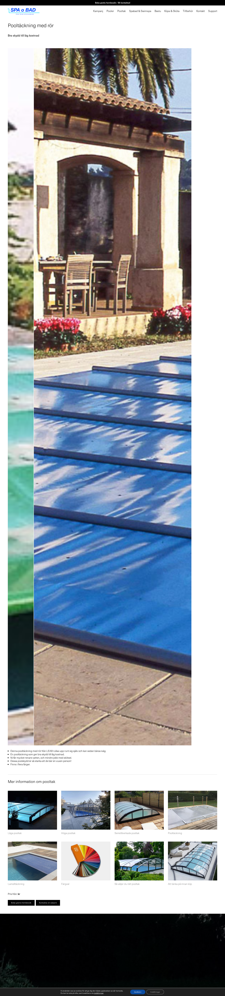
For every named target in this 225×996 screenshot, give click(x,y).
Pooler (110, 11)
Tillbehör (188, 11)
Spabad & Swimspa (140, 11)
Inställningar (155, 992)
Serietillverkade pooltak (127, 833)
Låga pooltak (15, 833)
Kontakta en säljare (48, 902)
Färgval (65, 884)
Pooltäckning (175, 833)
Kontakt (200, 11)
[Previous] (60, 396)
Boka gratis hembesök (21, 902)
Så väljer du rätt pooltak (127, 884)
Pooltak (121, 11)
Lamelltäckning (16, 884)
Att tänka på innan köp (180, 884)
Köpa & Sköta (171, 11)
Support (212, 11)
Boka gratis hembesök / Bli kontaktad (112, 2)
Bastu (158, 11)
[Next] (165, 396)
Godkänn (137, 992)
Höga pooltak (68, 833)
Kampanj (98, 11)
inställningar (99, 993)
